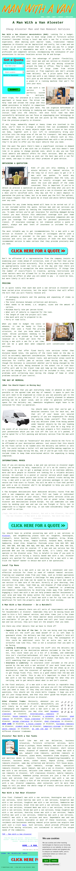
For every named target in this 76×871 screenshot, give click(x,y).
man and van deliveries (48, 741)
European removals (65, 724)
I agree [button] (46, 860)
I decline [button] (54, 860)
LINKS (48, 17)
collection (38, 302)
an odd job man (40, 729)
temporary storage (52, 726)
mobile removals (65, 773)
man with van (38, 175)
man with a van (46, 39)
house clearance (32, 719)
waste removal (9, 729)
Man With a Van (16, 853)
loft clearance (63, 719)
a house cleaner (34, 724)
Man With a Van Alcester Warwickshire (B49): (25, 34)
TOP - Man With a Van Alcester (17, 834)
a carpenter (48, 716)
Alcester (6, 536)
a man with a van (45, 709)
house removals (20, 716)
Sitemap (3, 853)
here (24, 825)
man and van (43, 61)
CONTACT (60, 17)
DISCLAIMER (69, 17)
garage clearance (21, 721)
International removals (42, 714)
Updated (25, 853)
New (9, 853)
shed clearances (52, 721)
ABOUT (54, 17)
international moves (12, 766)
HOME (42, 17)
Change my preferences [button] (51, 864)
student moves (22, 726)
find (10, 797)
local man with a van (23, 593)
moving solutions (23, 827)
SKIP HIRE (6, 724)
